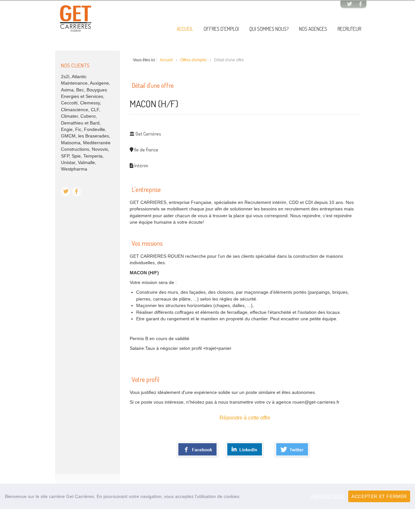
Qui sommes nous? (269, 29)
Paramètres (327, 496)
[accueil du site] (75, 18)
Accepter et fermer (379, 496)
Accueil (185, 29)
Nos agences (313, 29)
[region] (207, 496)
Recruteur (349, 29)
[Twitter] (349, 4)
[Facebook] (360, 4)
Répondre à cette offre (244, 417)
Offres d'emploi (221, 29)
